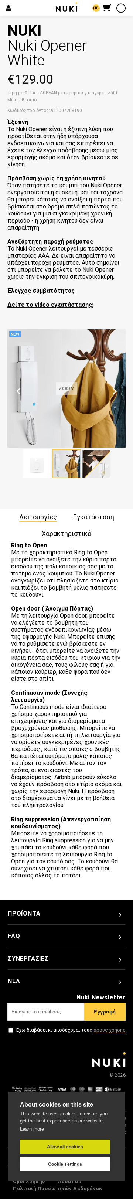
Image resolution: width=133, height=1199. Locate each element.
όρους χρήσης (109, 1030)
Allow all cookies (65, 1146)
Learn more (32, 1129)
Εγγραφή (105, 1012)
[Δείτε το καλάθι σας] (107, 7)
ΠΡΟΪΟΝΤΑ (24, 913)
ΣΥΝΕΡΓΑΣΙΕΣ (28, 958)
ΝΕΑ (14, 981)
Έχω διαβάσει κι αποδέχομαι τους (71, 1030)
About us (69, 1181)
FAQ (14, 936)
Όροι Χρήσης (29, 1181)
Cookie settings (65, 1164)
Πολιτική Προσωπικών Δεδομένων (58, 1188)
